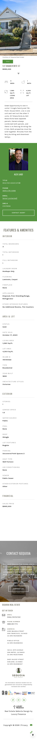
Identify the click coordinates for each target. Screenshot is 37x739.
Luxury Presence (18, 714)
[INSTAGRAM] (18, 700)
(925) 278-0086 (9, 191)
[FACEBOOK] (13, 700)
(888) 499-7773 (12, 624)
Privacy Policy (27, 725)
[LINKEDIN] (24, 700)
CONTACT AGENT (18, 213)
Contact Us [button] (18, 589)
